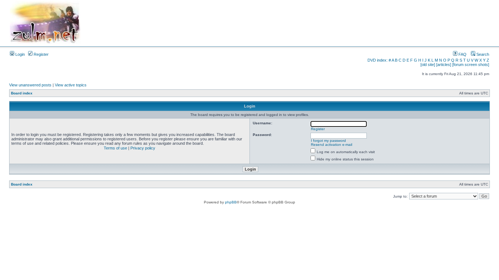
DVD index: (377, 60)
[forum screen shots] (470, 64)
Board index (22, 93)
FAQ (461, 54)
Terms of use (115, 148)
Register (41, 54)
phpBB (231, 202)
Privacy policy (142, 148)
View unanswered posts (30, 85)
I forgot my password (328, 141)
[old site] (427, 64)
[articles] (443, 64)
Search (482, 54)
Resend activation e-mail (331, 145)
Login (19, 54)
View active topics (71, 85)
